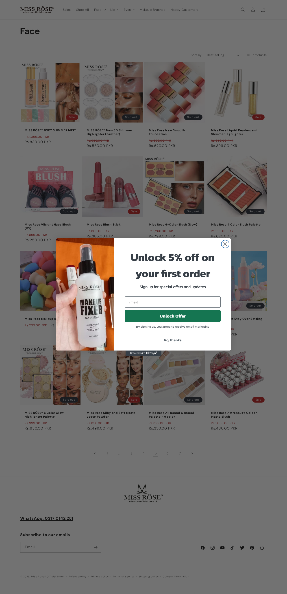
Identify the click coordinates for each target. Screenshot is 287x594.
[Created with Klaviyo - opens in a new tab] (143, 353)
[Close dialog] (225, 244)
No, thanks (173, 340)
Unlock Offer (173, 316)
